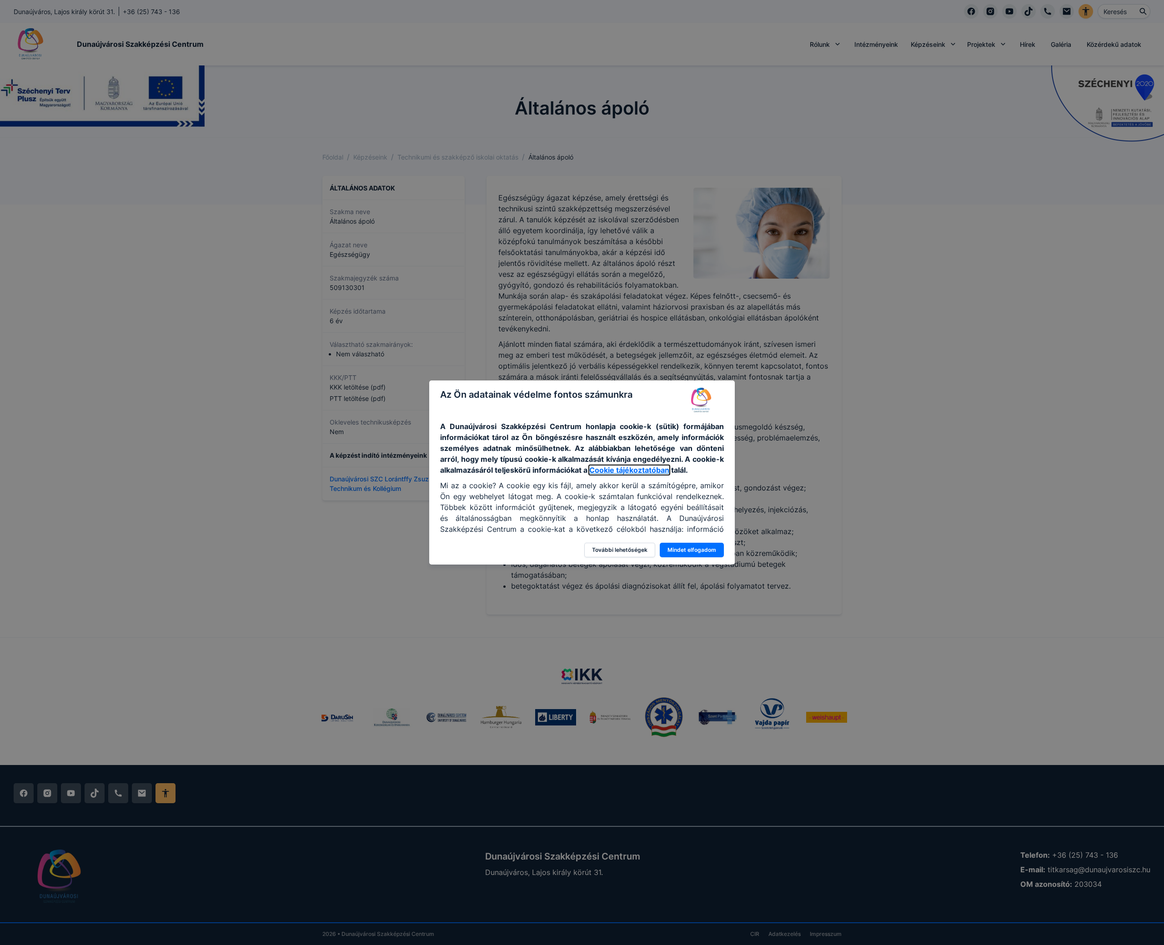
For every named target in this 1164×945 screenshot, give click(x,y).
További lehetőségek (619, 549)
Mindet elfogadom (691, 549)
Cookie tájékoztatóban (629, 470)
